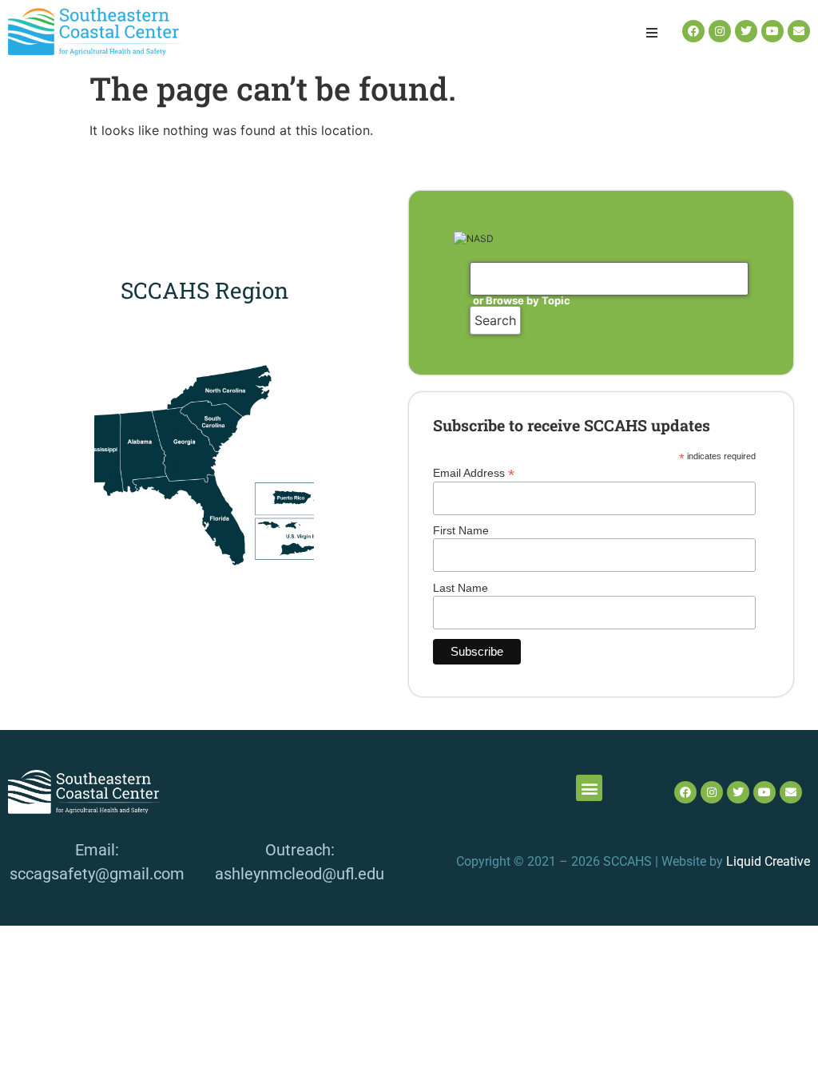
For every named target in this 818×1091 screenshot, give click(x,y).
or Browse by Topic (521, 300)
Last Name (460, 587)
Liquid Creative (768, 861)
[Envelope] (799, 31)
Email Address (473, 472)
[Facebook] (693, 31)
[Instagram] (720, 31)
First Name (461, 530)
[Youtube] (772, 31)
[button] (651, 32)
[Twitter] (746, 31)
